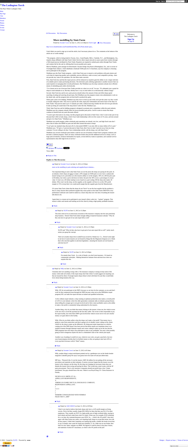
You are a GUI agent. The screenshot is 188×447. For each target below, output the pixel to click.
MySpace (51, 148)
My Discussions (62, 33)
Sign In (163, 1)
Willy (62, 268)
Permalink (53, 164)
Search (186, 1)
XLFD (66, 210)
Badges (162, 440)
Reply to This (51, 155)
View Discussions (105, 43)
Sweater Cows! (64, 43)
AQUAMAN (70, 406)
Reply (54, 206)
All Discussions (51, 33)
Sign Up (158, 1)
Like (50, 145)
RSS (47, 436)
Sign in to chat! (174, 446)
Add (117, 34)
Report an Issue (171, 440)
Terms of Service (183, 440)
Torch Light (92, 43)
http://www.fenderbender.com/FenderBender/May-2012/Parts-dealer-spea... (69, 47)
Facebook (60, 148)
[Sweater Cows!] (49, 44)
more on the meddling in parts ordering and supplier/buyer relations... (73, 167)
